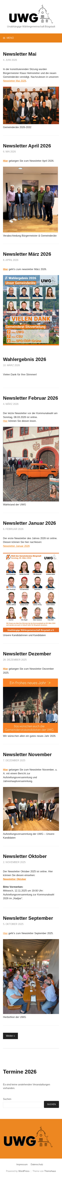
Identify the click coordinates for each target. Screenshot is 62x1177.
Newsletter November (27, 754)
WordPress (23, 1171)
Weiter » (10, 1036)
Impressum (22, 1164)
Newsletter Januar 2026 (29, 523)
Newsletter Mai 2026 (14, 80)
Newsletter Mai (19, 54)
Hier (5, 269)
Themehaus (50, 1171)
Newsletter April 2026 (27, 146)
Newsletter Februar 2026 (30, 398)
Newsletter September (28, 918)
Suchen (7, 1099)
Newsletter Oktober (25, 856)
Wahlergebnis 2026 (24, 359)
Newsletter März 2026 (27, 254)
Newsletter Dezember (27, 653)
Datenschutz (37, 1164)
